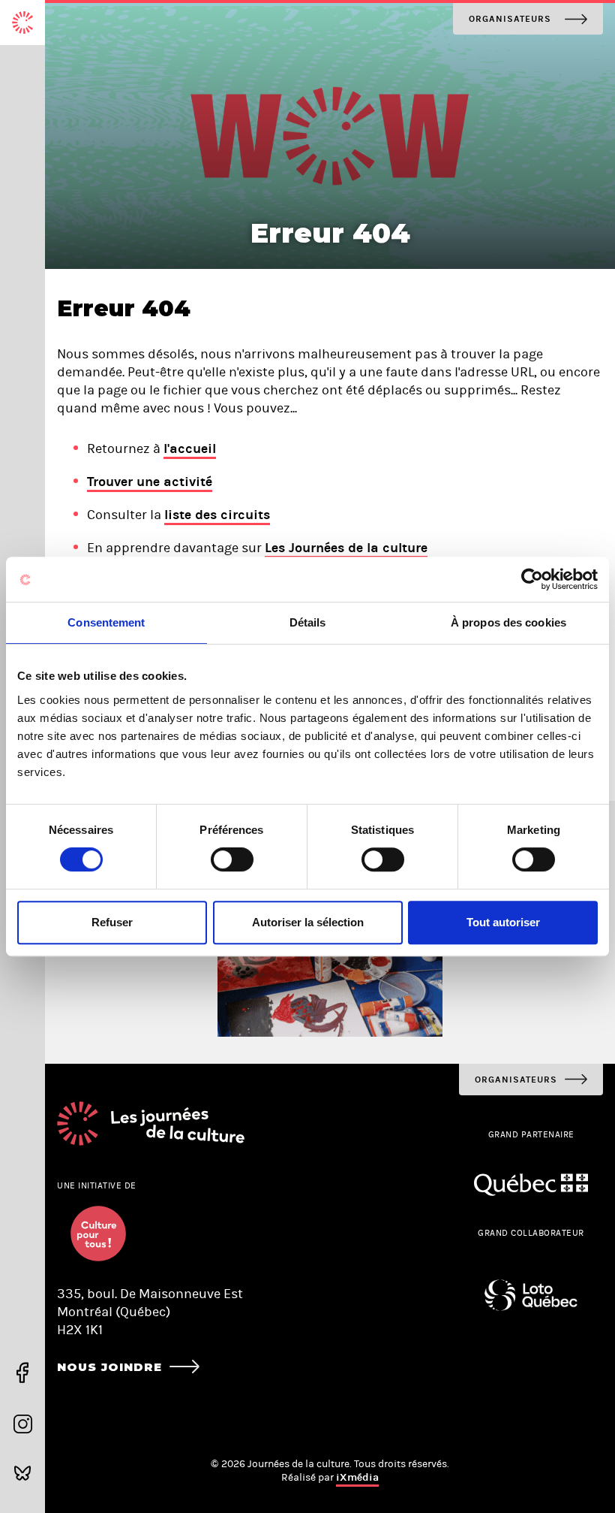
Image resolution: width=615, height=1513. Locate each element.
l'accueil (190, 448)
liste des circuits (217, 514)
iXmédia (357, 1477)
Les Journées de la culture (346, 547)
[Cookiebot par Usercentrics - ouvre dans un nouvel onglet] (532, 579)
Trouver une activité (149, 481)
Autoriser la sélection (308, 922)
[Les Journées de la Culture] (22, 22)
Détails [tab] (308, 622)
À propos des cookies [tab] (508, 622)
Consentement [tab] (106, 622)
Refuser (112, 922)
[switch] (232, 859)
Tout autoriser (503, 922)
